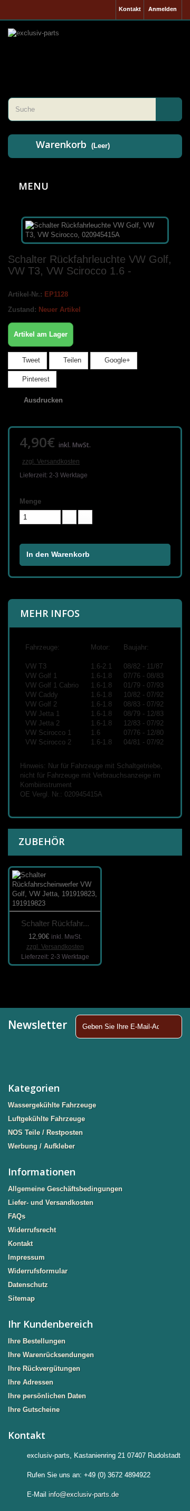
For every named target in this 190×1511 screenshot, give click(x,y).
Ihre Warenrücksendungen (51, 1355)
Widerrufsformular (38, 1271)
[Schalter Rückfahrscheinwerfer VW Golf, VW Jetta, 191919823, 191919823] (55, 889)
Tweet (30, 360)
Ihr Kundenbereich (50, 1324)
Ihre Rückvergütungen (44, 1368)
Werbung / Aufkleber (41, 1146)
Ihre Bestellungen (36, 1341)
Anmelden (162, 9)
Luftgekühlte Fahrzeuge (46, 1119)
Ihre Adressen (30, 1382)
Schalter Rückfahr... (55, 923)
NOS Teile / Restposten (45, 1132)
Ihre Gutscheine (34, 1410)
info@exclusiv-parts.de (84, 1494)
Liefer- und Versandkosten (50, 1202)
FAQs (16, 1216)
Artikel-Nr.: (25, 294)
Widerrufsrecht (32, 1230)
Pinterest (35, 379)
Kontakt (130, 9)
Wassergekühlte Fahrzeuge (52, 1105)
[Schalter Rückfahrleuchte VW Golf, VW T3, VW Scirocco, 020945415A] (95, 229)
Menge (30, 501)
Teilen (71, 360)
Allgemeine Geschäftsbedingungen (65, 1189)
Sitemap (21, 1298)
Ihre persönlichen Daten (47, 1396)
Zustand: (22, 309)
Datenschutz (28, 1285)
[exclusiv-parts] (95, 45)
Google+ (116, 360)
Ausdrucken (43, 400)
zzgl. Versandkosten (51, 461)
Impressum (26, 1257)
